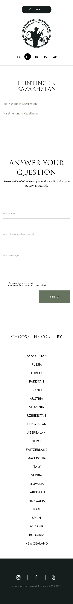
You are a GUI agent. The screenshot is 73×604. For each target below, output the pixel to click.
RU (18, 56)
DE (45, 56)
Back (38, 9)
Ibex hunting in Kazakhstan (20, 104)
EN (27, 56)
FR (36, 56)
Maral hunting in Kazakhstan (21, 113)
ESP (55, 56)
